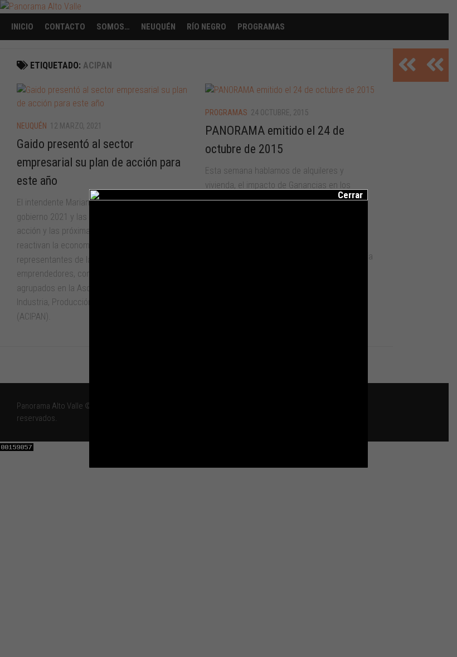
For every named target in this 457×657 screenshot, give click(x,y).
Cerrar (343, 195)
